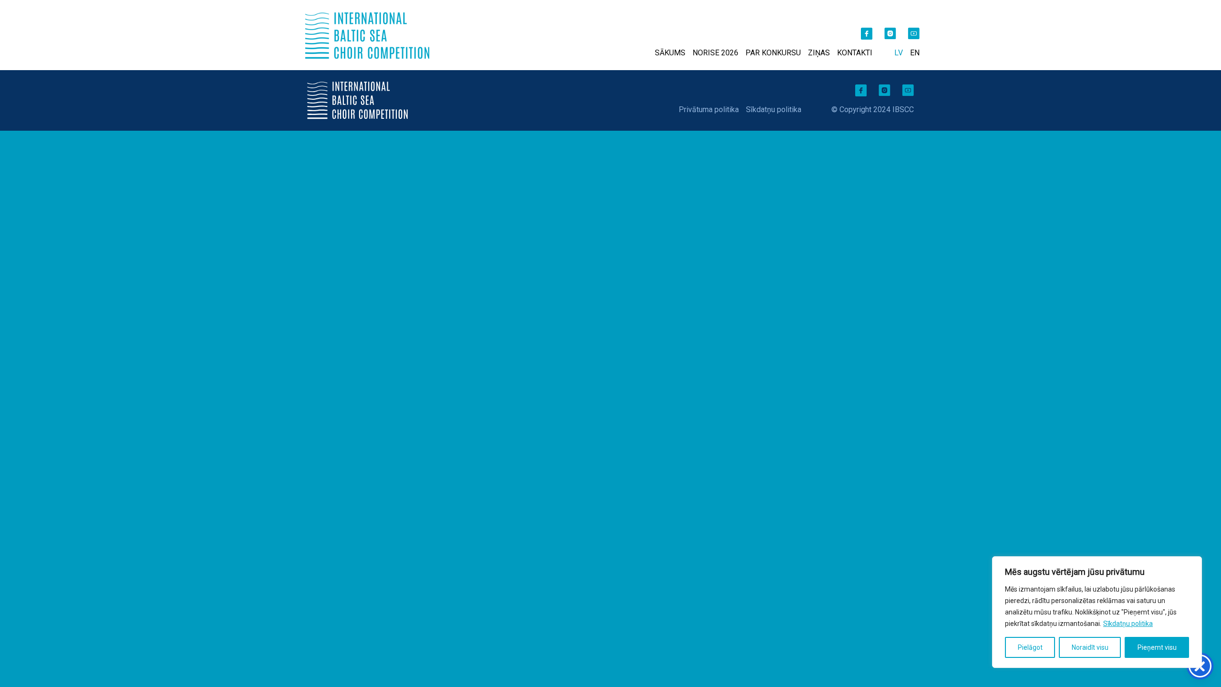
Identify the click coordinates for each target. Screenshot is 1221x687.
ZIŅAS (819, 52)
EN (915, 52)
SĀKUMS (670, 52)
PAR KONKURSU (773, 52)
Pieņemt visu (1157, 647)
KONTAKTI (854, 52)
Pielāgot (1030, 647)
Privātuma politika (709, 109)
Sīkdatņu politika (1128, 623)
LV (898, 52)
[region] (1097, 612)
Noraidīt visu (1090, 647)
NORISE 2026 (715, 52)
